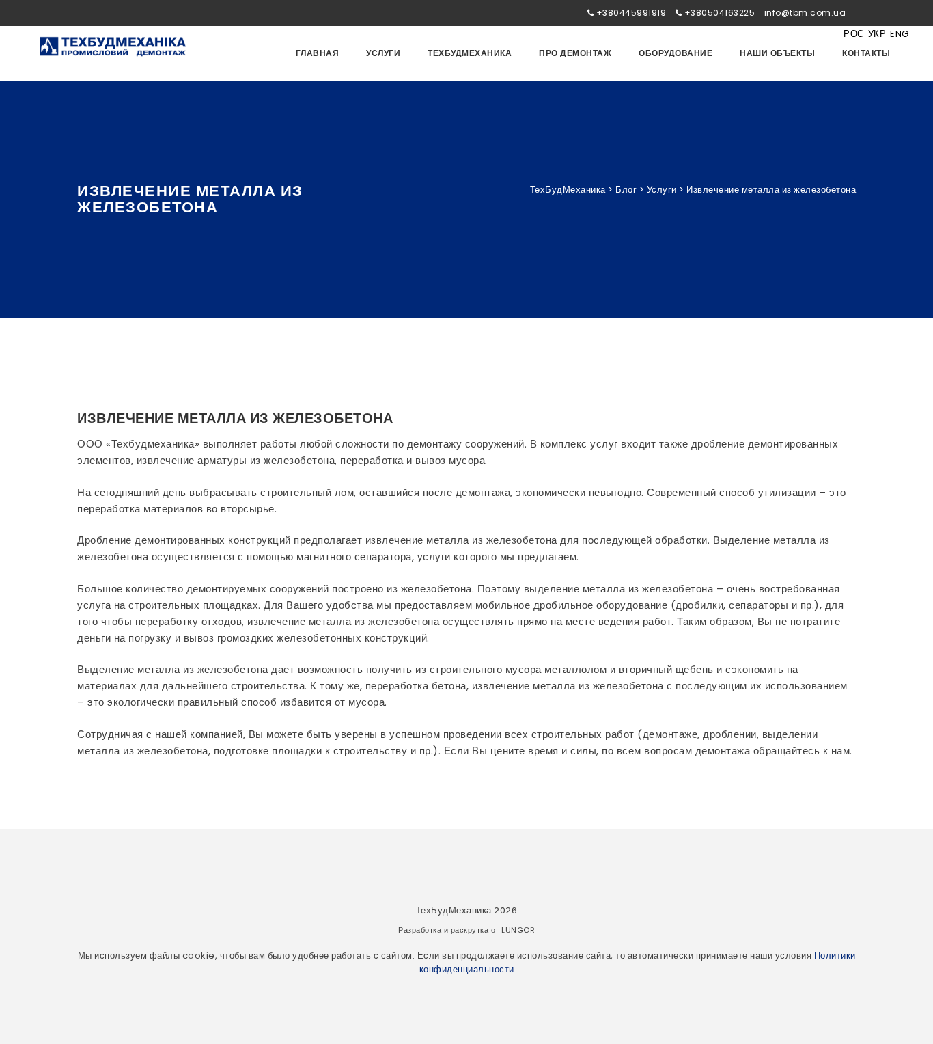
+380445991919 (631, 12)
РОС (854, 33)
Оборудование (675, 53)
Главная (317, 53)
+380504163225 (719, 12)
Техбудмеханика (470, 53)
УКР (877, 33)
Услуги (383, 53)
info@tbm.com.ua (805, 12)
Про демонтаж (575, 53)
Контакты (866, 53)
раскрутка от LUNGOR (493, 929)
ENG (899, 33)
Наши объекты (777, 53)
